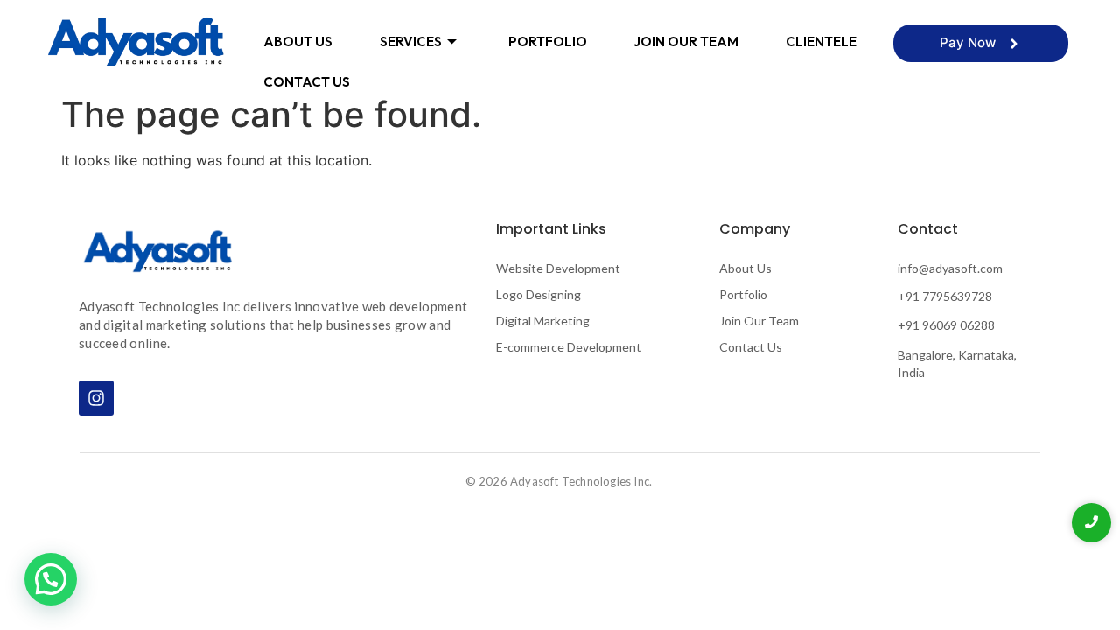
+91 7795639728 (945, 296)
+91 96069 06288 (946, 325)
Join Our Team (686, 41)
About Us (297, 41)
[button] (50, 579)
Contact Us (306, 82)
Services (411, 41)
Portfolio (547, 41)
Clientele (821, 41)
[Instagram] (96, 398)
